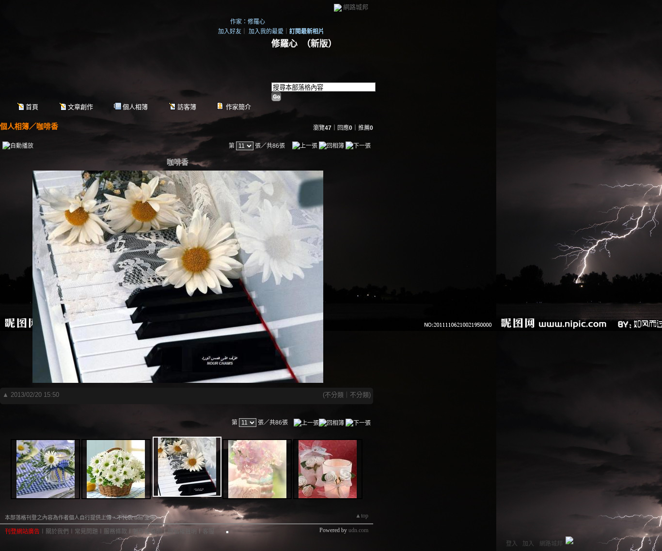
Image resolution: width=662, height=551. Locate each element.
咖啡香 (47, 126)
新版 (319, 43)
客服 (208, 531)
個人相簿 (135, 106)
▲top (361, 515)
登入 (512, 543)
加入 (528, 543)
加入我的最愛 (266, 31)
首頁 (32, 106)
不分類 (334, 394)
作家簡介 (238, 106)
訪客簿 (186, 106)
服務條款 (115, 531)
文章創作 (80, 106)
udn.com (358, 530)
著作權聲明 (147, 531)
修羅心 (284, 43)
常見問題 (86, 531)
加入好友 (229, 31)
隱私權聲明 (182, 531)
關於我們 (57, 531)
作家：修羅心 (247, 21)
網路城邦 (355, 7)
